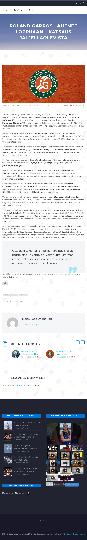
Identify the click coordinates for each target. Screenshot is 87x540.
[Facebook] (76, 3)
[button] (78, 342)
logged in (18, 385)
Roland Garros (10, 295)
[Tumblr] (14, 301)
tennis (23, 295)
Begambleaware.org (76, 534)
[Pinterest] (11, 301)
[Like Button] (5, 283)
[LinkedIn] (17, 301)
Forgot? (58, 484)
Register (66, 484)
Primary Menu (83, 10)
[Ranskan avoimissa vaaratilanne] (51, 354)
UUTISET (16, 106)
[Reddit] (21, 301)
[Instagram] (83, 3)
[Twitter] (80, 3)
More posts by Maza (33, 324)
